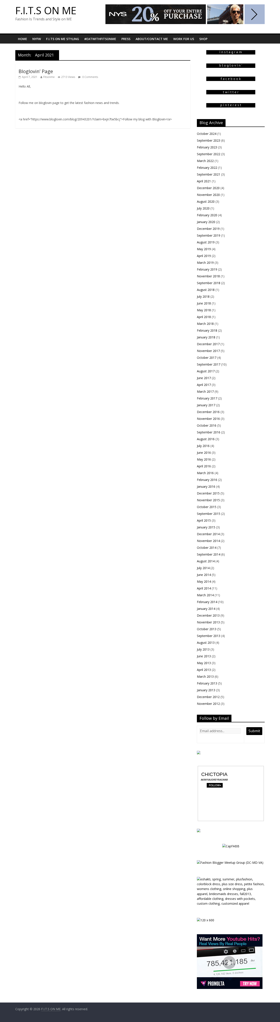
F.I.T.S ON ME (45, 10)
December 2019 (208, 229)
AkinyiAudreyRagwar (214, 779)
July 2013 (203, 649)
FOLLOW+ (214, 785)
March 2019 (205, 262)
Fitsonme (49, 77)
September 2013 (208, 636)
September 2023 (208, 140)
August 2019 (206, 242)
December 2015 (208, 493)
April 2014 (204, 588)
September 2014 (208, 554)
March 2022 (205, 161)
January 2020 (206, 222)
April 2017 (204, 385)
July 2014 (203, 568)
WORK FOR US (183, 39)
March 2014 (205, 595)
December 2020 (208, 188)
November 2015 (208, 500)
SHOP (203, 39)
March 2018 (205, 324)
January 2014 (206, 609)
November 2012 (208, 704)
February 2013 (207, 683)
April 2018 (204, 317)
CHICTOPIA (214, 774)
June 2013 (204, 656)
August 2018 (206, 290)
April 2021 (204, 181)
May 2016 (204, 459)
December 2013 (208, 615)
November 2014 (208, 541)
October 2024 (206, 134)
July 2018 (203, 296)
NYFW (36, 39)
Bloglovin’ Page (36, 71)
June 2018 (204, 303)
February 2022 (207, 167)
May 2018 (204, 310)
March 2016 (205, 473)
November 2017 (208, 351)
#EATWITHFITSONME (100, 39)
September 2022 (208, 154)
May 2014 (204, 581)
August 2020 (206, 201)
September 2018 (208, 283)
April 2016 (204, 466)
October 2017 (206, 357)
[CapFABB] (230, 846)
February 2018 (207, 330)
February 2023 (207, 147)
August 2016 (206, 439)
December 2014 (208, 534)
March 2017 (205, 391)
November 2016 (208, 419)
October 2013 (206, 629)
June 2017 (204, 378)
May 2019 (204, 249)
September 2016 (208, 432)
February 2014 (207, 602)
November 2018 (208, 276)
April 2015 (204, 520)
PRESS (125, 39)
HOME (22, 39)
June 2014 (204, 575)
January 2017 (206, 405)
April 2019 (204, 256)
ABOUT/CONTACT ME (152, 39)
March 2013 (205, 676)
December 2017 (208, 344)
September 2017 (208, 364)
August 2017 (206, 371)
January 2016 (206, 486)
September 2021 (208, 174)
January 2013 (206, 690)
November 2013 (208, 622)
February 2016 (207, 480)
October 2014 (206, 547)
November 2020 (208, 195)
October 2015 (206, 507)
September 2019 (208, 235)
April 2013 (204, 670)
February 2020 (207, 215)
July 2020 (203, 208)
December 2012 (208, 697)
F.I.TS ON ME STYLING (62, 39)
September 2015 (208, 514)
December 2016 (208, 412)
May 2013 (204, 663)
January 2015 (206, 527)
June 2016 (204, 452)
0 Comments (90, 77)
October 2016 (206, 425)
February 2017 (207, 398)
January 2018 (206, 337)
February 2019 (207, 269)
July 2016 (203, 446)
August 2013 (206, 642)
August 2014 (206, 561)
